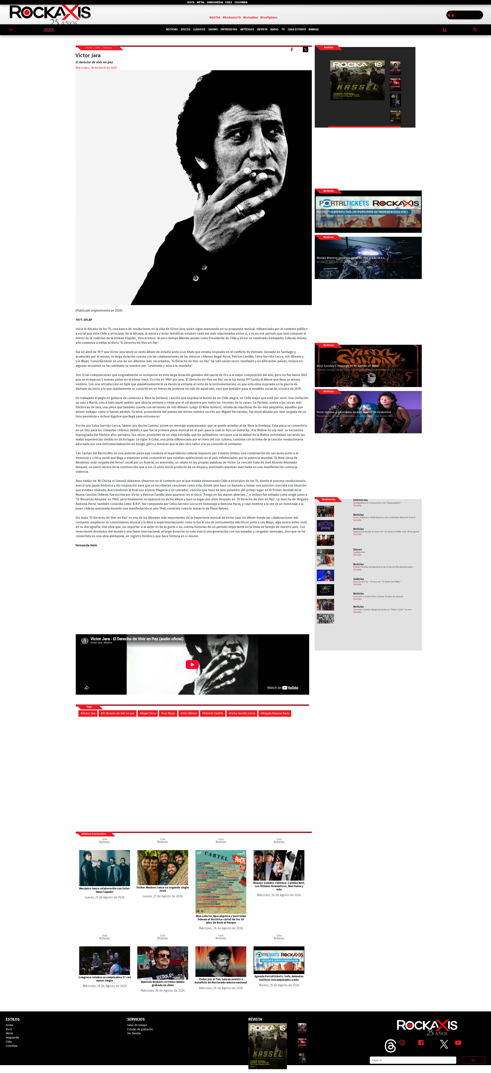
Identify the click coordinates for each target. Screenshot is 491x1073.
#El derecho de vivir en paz (117, 713)
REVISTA (262, 29)
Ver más (357, 505)
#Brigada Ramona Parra (274, 713)
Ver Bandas (134, 1033)
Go (473, 1060)
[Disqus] (194, 774)
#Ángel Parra (148, 713)
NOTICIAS (172, 29)
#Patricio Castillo (212, 713)
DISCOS (185, 29)
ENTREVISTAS (229, 29)
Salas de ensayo (137, 1025)
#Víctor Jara (88, 713)
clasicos (107, 47)
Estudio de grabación (140, 1029)
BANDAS (314, 29)
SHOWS (213, 29)
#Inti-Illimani (188, 713)
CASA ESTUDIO (297, 29)
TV (283, 29)
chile (97, 47)
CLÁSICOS (199, 29)
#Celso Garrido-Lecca (242, 713)
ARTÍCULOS (247, 29)
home (89, 47)
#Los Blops (168, 713)
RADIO (274, 29)
